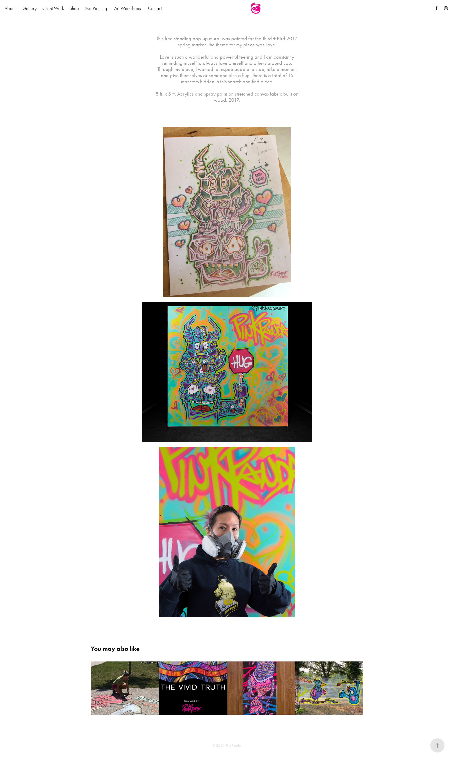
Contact (155, 8)
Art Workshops (127, 8)
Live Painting (96, 8)
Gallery (29, 8)
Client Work (53, 8)
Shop (74, 8)
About (9, 8)
